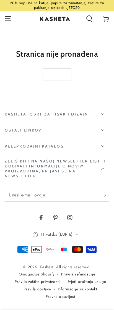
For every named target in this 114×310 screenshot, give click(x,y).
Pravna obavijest (60, 296)
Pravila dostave (37, 289)
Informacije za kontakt (77, 289)
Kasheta (47, 267)
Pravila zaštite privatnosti (37, 281)
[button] (89, 18)
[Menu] (8, 18)
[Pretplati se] (105, 195)
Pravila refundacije (78, 274)
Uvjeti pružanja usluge (86, 281)
